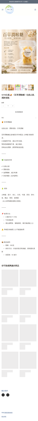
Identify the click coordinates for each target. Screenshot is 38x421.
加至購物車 (19, 112)
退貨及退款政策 (8, 412)
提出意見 (4, 416)
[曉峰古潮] (9, 9)
